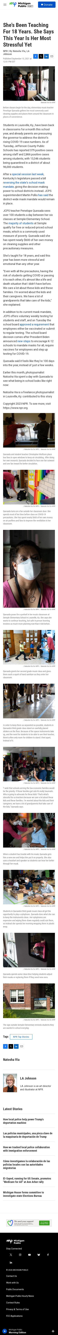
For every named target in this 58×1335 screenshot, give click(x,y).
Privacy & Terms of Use (17, 1309)
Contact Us (11, 1276)
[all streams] (54, 1331)
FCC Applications (14, 1316)
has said (43, 195)
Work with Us (12, 1283)
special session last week (28, 174)
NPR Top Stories (21, 1037)
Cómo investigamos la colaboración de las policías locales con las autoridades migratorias (26, 1165)
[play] (5, 1331)
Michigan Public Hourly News (20, 1296)
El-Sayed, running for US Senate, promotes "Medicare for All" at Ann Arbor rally (27, 1180)
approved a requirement (34, 324)
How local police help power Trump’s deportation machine (23, 1121)
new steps (23, 341)
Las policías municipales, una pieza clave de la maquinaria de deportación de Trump (27, 1135)
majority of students (21, 223)
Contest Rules (13, 1303)
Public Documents (15, 1289)
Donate (48, 4)
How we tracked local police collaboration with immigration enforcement (26, 1149)
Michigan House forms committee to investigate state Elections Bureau (23, 1194)
